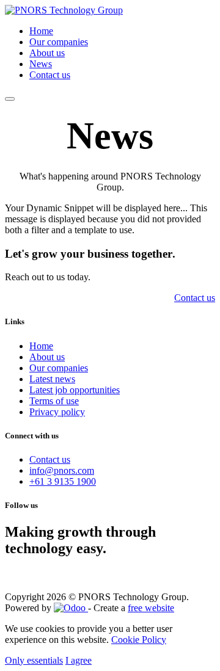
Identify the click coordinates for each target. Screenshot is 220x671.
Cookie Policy (138, 639)
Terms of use (54, 401)
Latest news (52, 379)
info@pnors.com (61, 470)
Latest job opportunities (74, 390)
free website (151, 608)
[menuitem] (41, 31)
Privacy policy (57, 412)
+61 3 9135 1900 (62, 481)
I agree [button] (78, 660)
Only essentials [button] (34, 660)
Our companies (58, 368)
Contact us (49, 459)
